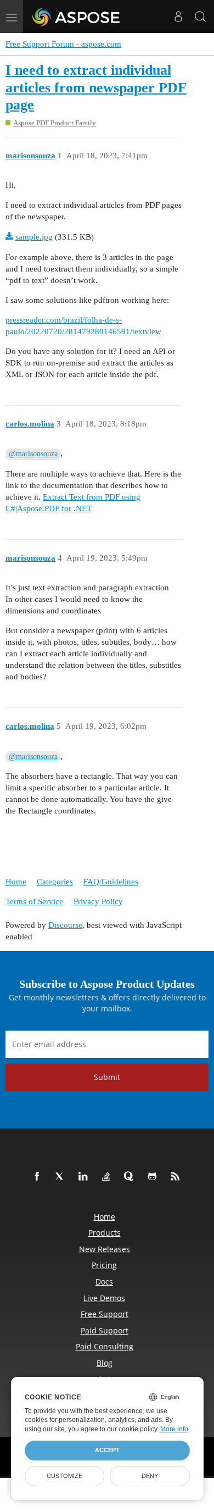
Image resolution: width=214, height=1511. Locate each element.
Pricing (104, 1265)
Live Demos (104, 1298)
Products (104, 1232)
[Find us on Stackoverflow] (108, 1177)
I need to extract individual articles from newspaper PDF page (96, 87)
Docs (104, 1281)
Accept (107, 1450)
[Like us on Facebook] (39, 1177)
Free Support (104, 1314)
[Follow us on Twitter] (62, 1177)
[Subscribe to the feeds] (177, 1177)
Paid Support (104, 1330)
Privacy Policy (98, 901)
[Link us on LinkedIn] (85, 1177)
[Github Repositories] (154, 1177)
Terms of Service (34, 901)
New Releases (104, 1249)
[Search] (200, 16)
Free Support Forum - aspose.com (63, 44)
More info (174, 1429)
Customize (64, 1476)
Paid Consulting (104, 1346)
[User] (178, 16)
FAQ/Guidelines (110, 881)
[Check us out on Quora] (131, 1177)
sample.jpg (34, 237)
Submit (107, 1077)
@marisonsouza (33, 454)
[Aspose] (76, 16)
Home (15, 881)
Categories (55, 881)
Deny (150, 1476)
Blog (104, 1363)
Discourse (65, 925)
